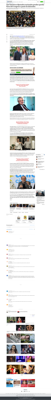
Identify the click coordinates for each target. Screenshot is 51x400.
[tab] (9, 229)
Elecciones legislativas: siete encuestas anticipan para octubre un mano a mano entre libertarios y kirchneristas (22, 122)
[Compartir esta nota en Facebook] (6, 34)
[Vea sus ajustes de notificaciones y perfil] (44, 1)
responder (9, 255)
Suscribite (18, 72)
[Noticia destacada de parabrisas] (31, 379)
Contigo (21, 395)
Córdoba (24, 393)
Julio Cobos (20, 212)
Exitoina (38, 393)
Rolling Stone (28, 395)
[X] (23, 391)
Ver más (43, 204)
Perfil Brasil (36, 0)
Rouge (27, 394)
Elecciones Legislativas (15, 212)
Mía (28, 394)
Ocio (22, 393)
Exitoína (34, 0)
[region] (20, 270)
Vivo (41, 393)
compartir (31, 255)
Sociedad (14, 393)
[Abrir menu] (6, 1)
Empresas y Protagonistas (31, 393)
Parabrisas (26, 394)
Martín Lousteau (26, 212)
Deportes (21, 393)
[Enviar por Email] (6, 39)
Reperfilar (26, 393)
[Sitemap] (29, 391)
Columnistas (38, 154)
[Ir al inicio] (9, 1)
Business (29, 0)
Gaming (40, 393)
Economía (12, 393)
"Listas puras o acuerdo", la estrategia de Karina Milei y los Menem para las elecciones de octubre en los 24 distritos (22, 159)
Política (10, 393)
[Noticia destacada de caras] (24, 379)
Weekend (21, 394)
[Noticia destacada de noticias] (9, 379)
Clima (19, 393)
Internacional (17, 393)
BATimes (30, 394)
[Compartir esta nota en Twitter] (6, 36)
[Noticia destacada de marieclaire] (17, 379)
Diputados (11, 212)
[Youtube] (24, 391)
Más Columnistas (42, 169)
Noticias (30, 0)
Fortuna (23, 394)
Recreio (32, 395)
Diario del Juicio (44, 393)
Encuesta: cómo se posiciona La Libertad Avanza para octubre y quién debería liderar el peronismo (22, 85)
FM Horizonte (32, 394)
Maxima (34, 395)
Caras (32, 0)
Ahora (6, 393)
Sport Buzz (30, 395)
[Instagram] (26, 391)
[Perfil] (10, 378)
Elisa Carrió (23, 212)
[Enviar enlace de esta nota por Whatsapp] (6, 38)
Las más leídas (38, 190)
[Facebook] (21, 391)
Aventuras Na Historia (24, 395)
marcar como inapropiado (33, 233)
